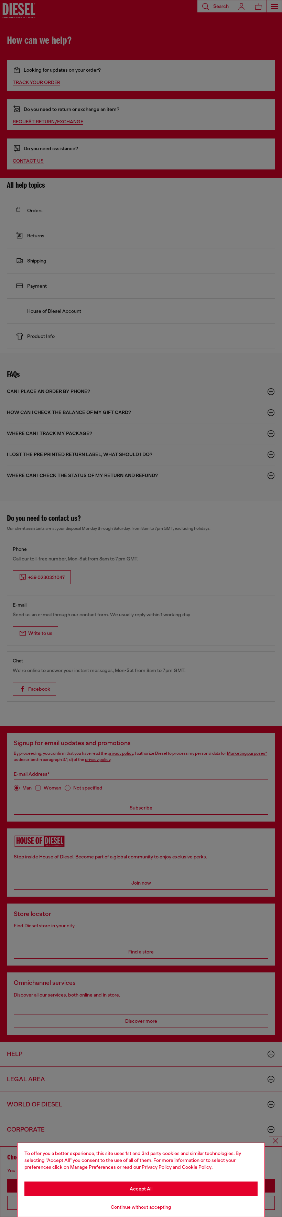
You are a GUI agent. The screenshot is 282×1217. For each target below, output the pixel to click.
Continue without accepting (141, 1207)
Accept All (141, 1189)
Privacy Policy (157, 1167)
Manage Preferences (93, 1167)
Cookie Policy (196, 1167)
